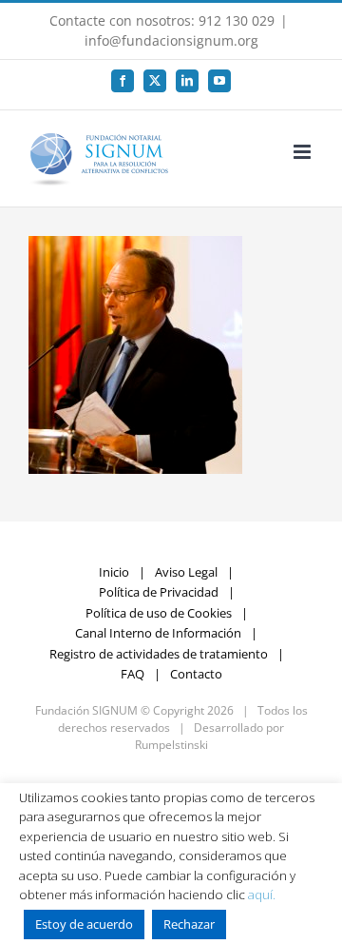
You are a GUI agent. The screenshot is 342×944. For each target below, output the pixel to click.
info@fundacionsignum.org (171, 40)
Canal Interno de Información (158, 632)
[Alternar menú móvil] (304, 152)
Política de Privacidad (158, 591)
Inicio (114, 571)
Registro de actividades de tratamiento (158, 653)
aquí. (262, 894)
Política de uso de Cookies (159, 612)
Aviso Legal (186, 571)
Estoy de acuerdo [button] (84, 924)
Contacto (196, 673)
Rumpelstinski (171, 745)
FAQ (132, 673)
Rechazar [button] (189, 924)
